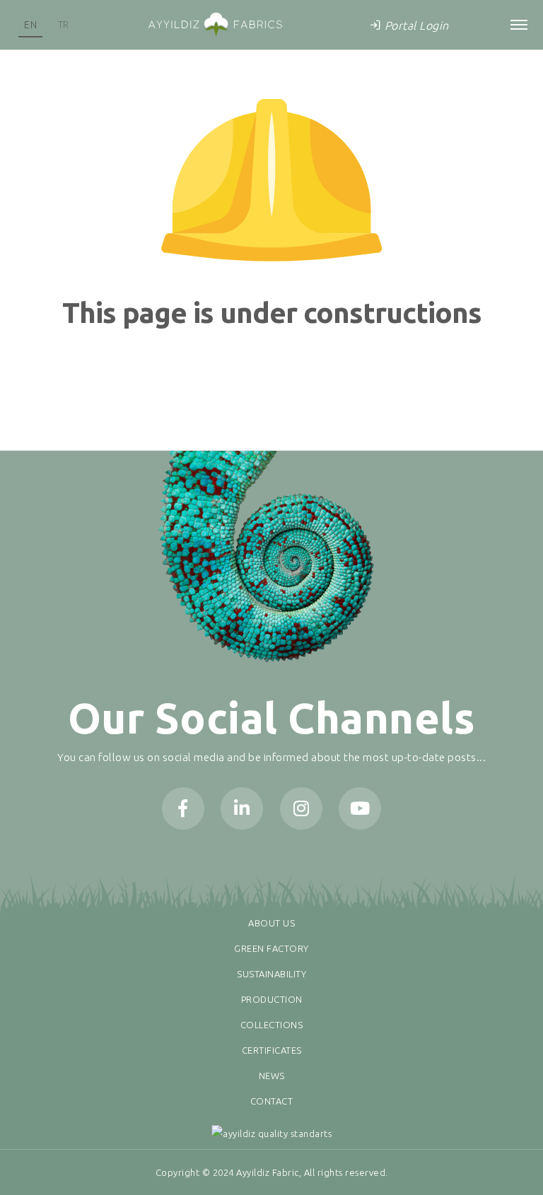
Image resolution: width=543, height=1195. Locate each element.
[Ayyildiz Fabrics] (215, 25)
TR (63, 24)
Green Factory (271, 948)
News (272, 1076)
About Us (271, 923)
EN (30, 24)
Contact (271, 1101)
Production (272, 999)
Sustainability (271, 974)
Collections (271, 1025)
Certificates (272, 1050)
